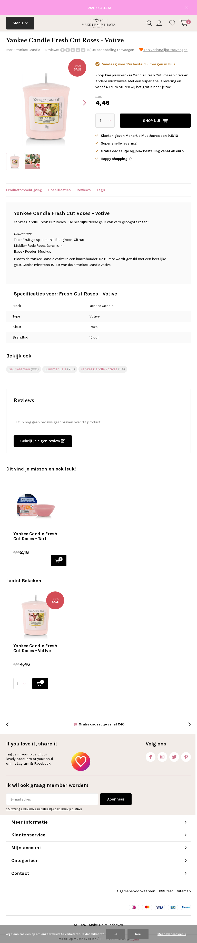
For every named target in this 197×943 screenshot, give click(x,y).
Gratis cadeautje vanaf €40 (101, 724)
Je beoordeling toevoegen (113, 50)
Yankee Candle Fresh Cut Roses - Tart (35, 536)
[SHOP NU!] (40, 683)
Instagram (162, 757)
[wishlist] (172, 23)
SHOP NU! (58, 560)
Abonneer (115, 799)
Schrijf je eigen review (40, 441)
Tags (101, 190)
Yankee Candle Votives (103, 369)
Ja (115, 934)
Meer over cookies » (171, 934)
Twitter (174, 757)
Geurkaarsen (23, 369)
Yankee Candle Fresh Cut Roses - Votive (35, 648)
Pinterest (186, 757)
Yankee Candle (28, 50)
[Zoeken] (149, 23)
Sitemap (184, 891)
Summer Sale (60, 369)
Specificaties (59, 190)
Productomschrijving (24, 190)
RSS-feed (166, 891)
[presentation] (80, 103)
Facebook (150, 757)
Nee (138, 934)
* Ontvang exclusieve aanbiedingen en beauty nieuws (44, 809)
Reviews (84, 190)
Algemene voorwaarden (135, 891)
